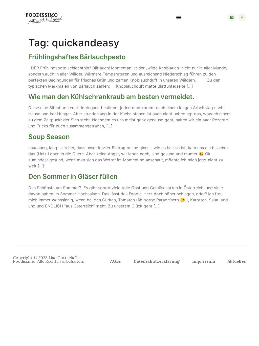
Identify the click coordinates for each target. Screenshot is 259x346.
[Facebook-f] (242, 17)
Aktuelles (237, 261)
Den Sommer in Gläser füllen (73, 176)
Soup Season (49, 137)
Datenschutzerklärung (157, 261)
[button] (179, 17)
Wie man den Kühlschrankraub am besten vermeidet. (111, 97)
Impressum (203, 261)
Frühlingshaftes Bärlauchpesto (77, 57)
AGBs (115, 261)
